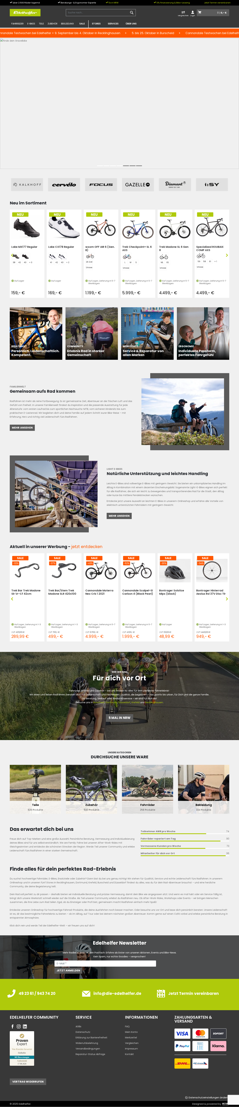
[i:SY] (212, 184)
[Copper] (90, 256)
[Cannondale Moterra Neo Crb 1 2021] (101, 570)
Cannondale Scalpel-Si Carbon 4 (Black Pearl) (137, 592)
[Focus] (101, 184)
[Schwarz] (25, 256)
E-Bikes (31, 23)
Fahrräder (17, 23)
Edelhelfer (25, 1104)
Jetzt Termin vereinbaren (217, 2)
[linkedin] (25, 1026)
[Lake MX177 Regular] (27, 226)
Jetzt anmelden (68, 970)
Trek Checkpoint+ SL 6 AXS (137, 248)
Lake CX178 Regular (61, 247)
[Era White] (163, 256)
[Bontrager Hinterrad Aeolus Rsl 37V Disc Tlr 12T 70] (212, 570)
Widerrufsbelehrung (87, 1043)
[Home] (25, 12)
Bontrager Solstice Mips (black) (171, 592)
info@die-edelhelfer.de (117, 993)
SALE (82, 23)
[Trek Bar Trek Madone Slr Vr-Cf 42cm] (27, 570)
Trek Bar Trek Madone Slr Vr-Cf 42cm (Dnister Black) (25, 592)
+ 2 (67, 262)
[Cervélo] (64, 185)
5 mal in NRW (119, 718)
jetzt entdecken (86, 547)
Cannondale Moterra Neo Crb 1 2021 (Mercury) (99, 592)
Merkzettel (131, 1037)
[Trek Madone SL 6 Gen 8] (175, 226)
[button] (100, 165)
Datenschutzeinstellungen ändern (208, 1097)
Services (113, 23)
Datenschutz (83, 1032)
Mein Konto (131, 1032)
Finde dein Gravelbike (28, 113)
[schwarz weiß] (53, 256)
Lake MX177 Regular (24, 247)
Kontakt (129, 1054)
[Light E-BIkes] (56, 493)
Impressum (131, 1048)
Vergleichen (132, 1043)
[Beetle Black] (16, 256)
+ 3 (30, 262)
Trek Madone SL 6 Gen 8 (173, 248)
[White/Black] (62, 256)
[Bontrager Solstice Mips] (175, 570)
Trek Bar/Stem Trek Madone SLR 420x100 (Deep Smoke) (62, 592)
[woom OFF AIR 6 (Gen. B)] (101, 226)
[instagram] (18, 1026)
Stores (96, 23)
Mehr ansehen (22, 428)
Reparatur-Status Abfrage (90, 1054)
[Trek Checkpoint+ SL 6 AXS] (138, 226)
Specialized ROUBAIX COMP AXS (210, 248)
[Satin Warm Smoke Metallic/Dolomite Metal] (201, 255)
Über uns (131, 23)
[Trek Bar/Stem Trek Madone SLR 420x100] (64, 570)
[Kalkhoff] (27, 184)
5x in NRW (113, 2)
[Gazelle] (138, 185)
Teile (41, 23)
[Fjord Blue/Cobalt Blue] (127, 256)
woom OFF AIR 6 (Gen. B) (100, 248)
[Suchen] (132, 12)
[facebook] (12, 1026)
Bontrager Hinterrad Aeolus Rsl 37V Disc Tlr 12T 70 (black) (211, 592)
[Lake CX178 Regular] (64, 226)
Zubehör (52, 23)
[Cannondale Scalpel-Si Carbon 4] (138, 570)
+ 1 (215, 261)
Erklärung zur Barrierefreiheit (91, 1037)
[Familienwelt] (182, 411)
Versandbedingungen (88, 1048)
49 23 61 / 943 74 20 (37, 993)
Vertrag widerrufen (28, 1082)
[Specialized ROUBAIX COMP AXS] (212, 226)
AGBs (78, 1026)
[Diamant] (175, 184)
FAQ (127, 1026)
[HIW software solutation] (225, 1104)
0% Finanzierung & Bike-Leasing (173, 2)
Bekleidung (67, 23)
